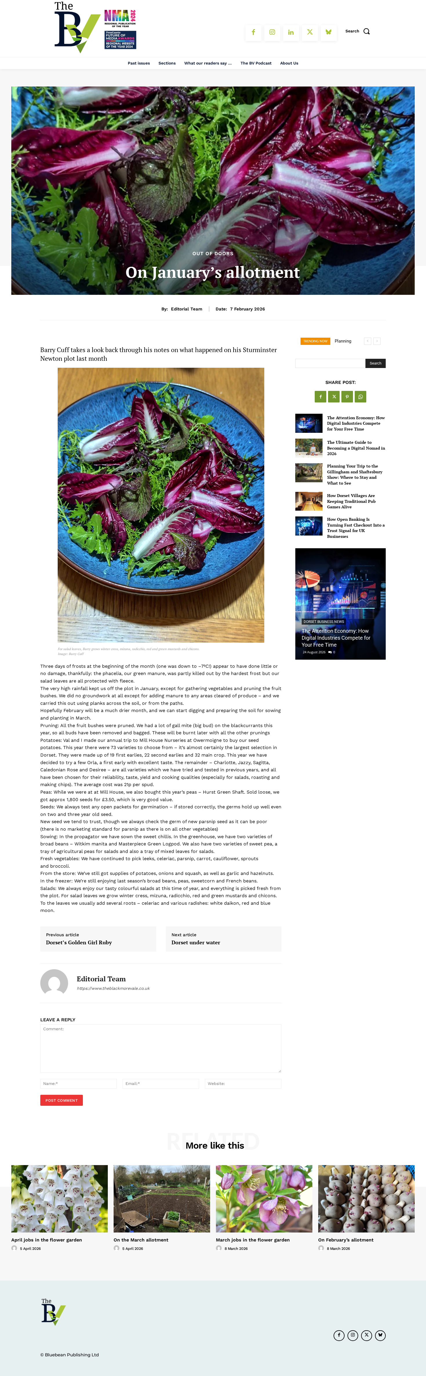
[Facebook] (253, 33)
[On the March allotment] (162, 1198)
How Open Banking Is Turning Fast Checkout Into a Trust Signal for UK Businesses (356, 527)
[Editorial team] (54, 983)
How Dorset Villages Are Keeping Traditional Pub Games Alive (351, 501)
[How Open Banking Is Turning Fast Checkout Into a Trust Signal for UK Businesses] (308, 525)
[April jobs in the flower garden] (59, 1198)
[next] (377, 341)
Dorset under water (196, 942)
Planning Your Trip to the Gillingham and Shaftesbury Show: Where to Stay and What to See (354, 474)
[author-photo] (15, 1248)
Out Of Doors (213, 253)
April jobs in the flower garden (46, 1240)
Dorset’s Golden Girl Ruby (79, 942)
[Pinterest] (347, 396)
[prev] (367, 341)
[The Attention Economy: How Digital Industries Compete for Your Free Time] (308, 423)
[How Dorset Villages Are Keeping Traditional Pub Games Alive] (308, 501)
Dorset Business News (324, 622)
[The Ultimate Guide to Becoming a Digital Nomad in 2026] (308, 448)
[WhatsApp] (360, 396)
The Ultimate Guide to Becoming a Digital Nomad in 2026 (356, 447)
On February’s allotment (346, 1240)
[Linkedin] (291, 33)
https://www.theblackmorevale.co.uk (113, 988)
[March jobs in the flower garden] (264, 1198)
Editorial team (186, 309)
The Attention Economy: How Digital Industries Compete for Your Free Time (356, 423)
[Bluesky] (329, 33)
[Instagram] (272, 33)
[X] (310, 33)
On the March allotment (141, 1240)
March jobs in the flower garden (253, 1240)
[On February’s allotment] (366, 1198)
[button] (359, 31)
